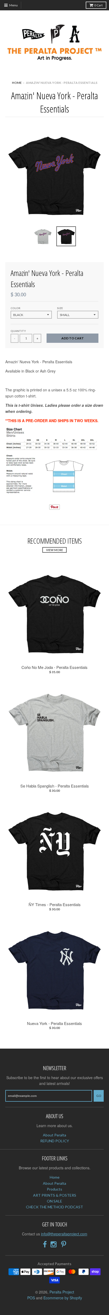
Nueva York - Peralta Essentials (54, 1023)
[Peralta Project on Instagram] (54, 1244)
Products (54, 1189)
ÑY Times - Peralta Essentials (55, 904)
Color (15, 308)
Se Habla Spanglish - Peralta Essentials (54, 786)
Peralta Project (61, 1292)
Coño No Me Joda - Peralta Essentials (54, 667)
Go (98, 1095)
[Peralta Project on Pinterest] (63, 1244)
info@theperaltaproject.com (64, 1233)
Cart (98, 5)
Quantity (18, 330)
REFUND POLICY (54, 1141)
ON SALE (54, 1201)
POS (31, 1297)
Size (60, 308)
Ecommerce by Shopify (62, 1297)
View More (54, 550)
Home (17, 83)
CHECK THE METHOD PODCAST (54, 1207)
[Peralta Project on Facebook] (45, 1244)
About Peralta (54, 1135)
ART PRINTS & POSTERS (54, 1195)
